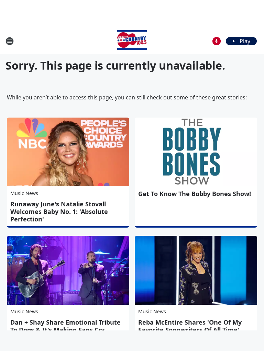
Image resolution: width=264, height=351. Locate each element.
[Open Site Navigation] (10, 41)
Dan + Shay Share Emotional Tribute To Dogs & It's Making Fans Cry (65, 326)
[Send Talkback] (216, 41)
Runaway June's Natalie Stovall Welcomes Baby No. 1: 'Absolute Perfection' (59, 211)
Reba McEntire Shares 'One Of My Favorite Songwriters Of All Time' (190, 326)
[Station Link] (132, 41)
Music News (24, 193)
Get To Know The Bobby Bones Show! (194, 193)
